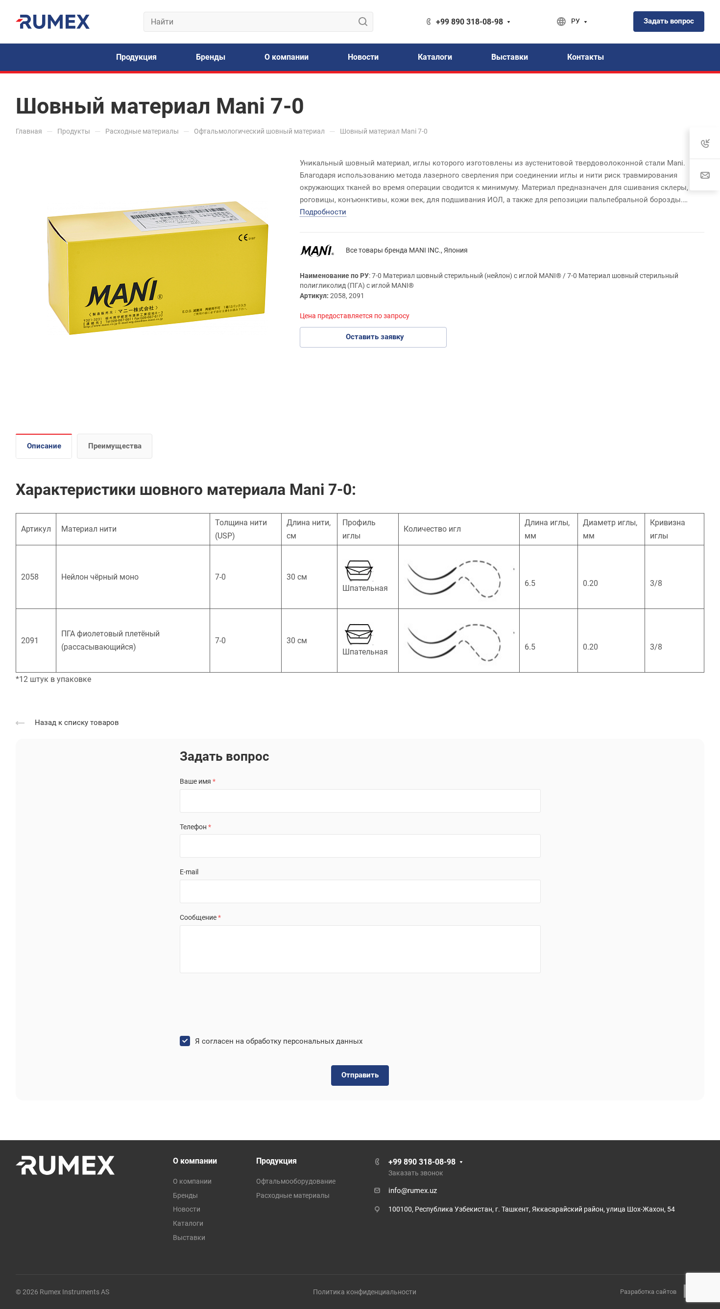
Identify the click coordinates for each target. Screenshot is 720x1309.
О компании (195, 1161)
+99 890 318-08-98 (469, 21)
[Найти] (365, 22)
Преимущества (115, 446)
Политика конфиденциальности (364, 1292)
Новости (186, 1209)
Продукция (276, 1161)
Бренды (185, 1195)
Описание (44, 446)
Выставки (189, 1237)
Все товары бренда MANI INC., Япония (407, 250)
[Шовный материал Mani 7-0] (158, 268)
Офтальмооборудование (296, 1181)
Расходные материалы (293, 1195)
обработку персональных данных (304, 1041)
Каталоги (188, 1223)
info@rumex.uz (412, 1190)
